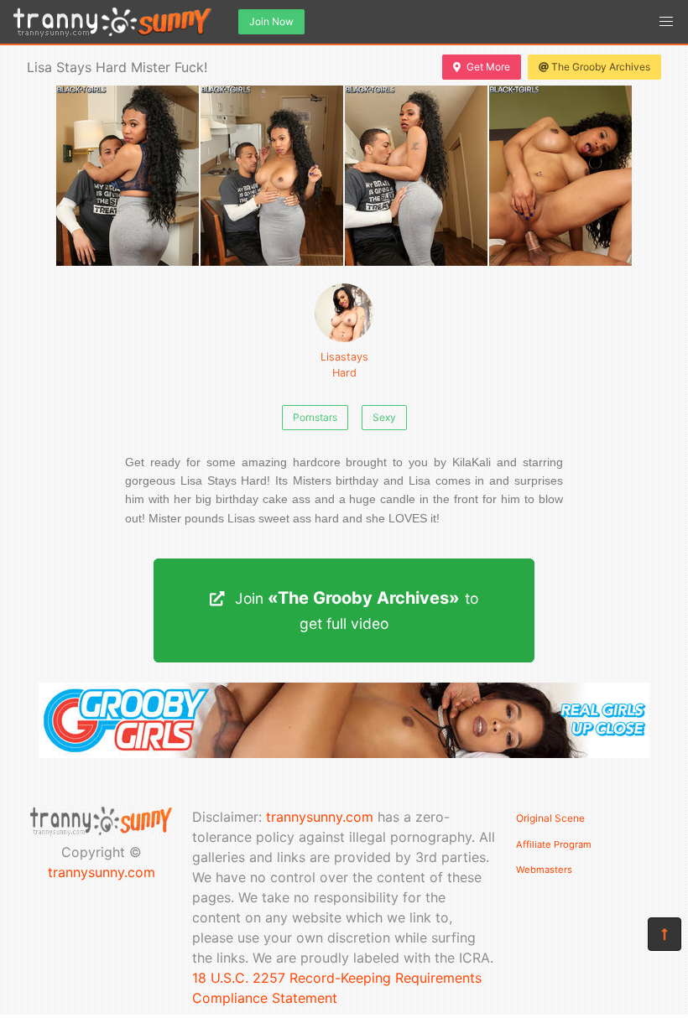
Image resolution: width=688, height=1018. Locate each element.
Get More (488, 66)
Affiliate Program (554, 844)
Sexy (384, 417)
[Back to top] (664, 934)
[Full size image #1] (272, 176)
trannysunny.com (101, 872)
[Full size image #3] (560, 176)
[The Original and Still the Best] (344, 753)
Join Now (271, 21)
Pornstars (315, 417)
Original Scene (550, 818)
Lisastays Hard (344, 365)
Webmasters (544, 869)
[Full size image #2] (416, 176)
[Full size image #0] (127, 176)
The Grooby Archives (600, 66)
